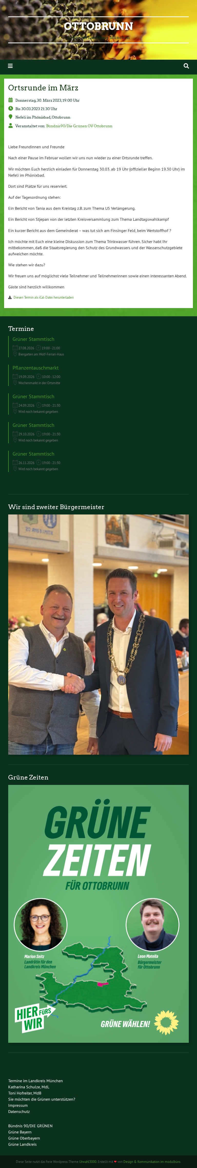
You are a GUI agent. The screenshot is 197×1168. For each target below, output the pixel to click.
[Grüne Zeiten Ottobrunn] (98, 1041)
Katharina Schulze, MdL (28, 1086)
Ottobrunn (98, 26)
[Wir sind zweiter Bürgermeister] (98, 753)
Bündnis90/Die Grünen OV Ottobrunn (79, 126)
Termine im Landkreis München (35, 1080)
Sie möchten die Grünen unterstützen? (41, 1099)
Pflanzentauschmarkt (36, 367)
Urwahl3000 (87, 1162)
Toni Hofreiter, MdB (24, 1093)
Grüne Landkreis (22, 1144)
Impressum (18, 1105)
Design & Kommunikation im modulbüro (151, 1162)
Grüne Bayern (20, 1131)
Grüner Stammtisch (33, 339)
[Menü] (10, 65)
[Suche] (186, 65)
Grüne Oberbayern (24, 1138)
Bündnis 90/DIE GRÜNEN (30, 1125)
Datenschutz (19, 1111)
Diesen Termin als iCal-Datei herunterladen (44, 297)
